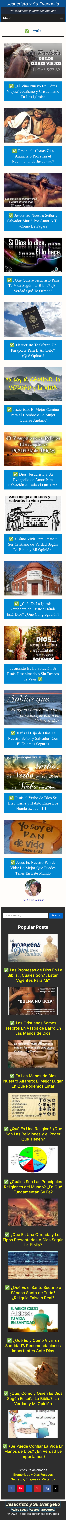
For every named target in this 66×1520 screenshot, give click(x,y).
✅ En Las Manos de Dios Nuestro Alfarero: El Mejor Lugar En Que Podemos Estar (33, 1081)
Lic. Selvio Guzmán (33, 899)
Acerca (34, 1509)
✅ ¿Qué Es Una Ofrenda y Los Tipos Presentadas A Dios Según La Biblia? (33, 1239)
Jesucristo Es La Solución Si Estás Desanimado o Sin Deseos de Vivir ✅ (33, 673)
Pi (20, 1488)
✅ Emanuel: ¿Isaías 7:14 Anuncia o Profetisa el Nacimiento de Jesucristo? (33, 156)
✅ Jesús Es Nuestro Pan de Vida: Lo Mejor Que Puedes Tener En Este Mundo (33, 867)
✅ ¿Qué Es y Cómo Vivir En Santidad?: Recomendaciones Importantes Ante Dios (33, 1345)
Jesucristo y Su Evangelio (33, 3)
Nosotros (48, 1509)
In (29, 1488)
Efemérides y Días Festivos (33, 1474)
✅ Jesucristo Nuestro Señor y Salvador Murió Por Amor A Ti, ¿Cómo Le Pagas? (33, 220)
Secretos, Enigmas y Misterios (33, 1479)
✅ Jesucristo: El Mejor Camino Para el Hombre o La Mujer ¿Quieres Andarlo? (33, 415)
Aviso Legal (19, 1509)
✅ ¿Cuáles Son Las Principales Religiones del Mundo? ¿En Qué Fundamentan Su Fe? (33, 1186)
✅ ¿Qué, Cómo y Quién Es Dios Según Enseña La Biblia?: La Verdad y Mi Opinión (33, 1398)
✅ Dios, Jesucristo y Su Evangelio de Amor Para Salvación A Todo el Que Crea (33, 479)
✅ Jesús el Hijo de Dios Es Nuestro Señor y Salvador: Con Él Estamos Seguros (33, 738)
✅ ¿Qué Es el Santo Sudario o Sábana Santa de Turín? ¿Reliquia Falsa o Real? (33, 1292)
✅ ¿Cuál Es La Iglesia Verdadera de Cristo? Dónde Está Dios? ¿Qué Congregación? (33, 609)
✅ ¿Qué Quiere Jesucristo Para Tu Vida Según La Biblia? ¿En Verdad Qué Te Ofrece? (33, 285)
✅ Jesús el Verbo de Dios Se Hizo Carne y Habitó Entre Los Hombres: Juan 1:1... (33, 803)
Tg (47, 1488)
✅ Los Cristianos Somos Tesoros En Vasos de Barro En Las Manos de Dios (33, 1028)
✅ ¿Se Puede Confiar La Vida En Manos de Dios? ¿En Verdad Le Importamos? (33, 1451)
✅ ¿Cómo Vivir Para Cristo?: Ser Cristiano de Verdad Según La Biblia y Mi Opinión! (33, 544)
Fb (11, 1488)
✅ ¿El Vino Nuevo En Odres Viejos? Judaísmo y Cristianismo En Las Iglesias (33, 91)
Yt (37, 1488)
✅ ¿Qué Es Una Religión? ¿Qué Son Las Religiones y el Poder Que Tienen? (33, 1133)
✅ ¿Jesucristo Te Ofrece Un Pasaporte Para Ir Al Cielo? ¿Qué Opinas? (33, 350)
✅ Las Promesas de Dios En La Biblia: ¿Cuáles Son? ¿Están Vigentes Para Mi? (33, 975)
